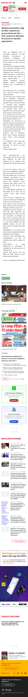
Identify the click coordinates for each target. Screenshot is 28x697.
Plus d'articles (19, 541)
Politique (16, 17)
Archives (22, 379)
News (9, 17)
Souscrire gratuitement (10, 668)
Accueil (4, 17)
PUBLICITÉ (13, 309)
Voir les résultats (15, 379)
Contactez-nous (8, 684)
